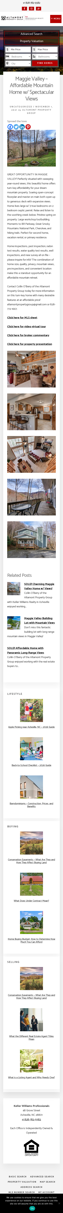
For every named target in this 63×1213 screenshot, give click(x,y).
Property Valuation (31, 41)
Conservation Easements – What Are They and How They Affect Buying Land (31, 861)
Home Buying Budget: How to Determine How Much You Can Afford (31, 940)
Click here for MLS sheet (22, 317)
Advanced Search (31, 34)
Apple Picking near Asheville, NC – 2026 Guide (31, 727)
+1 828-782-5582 (31, 3)
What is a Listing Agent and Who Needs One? (31, 1077)
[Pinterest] (28, 127)
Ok (32, 1208)
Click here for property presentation (29, 344)
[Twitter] (16, 127)
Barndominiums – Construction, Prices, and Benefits (31, 805)
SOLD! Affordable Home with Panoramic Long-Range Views (25, 650)
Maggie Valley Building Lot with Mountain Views (39, 620)
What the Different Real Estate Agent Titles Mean (31, 1037)
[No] (59, 1203)
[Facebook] (10, 127)
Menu (57, 19)
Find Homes (45, 63)
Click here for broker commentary (28, 335)
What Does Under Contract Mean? (31, 901)
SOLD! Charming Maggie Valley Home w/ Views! (39, 586)
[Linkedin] (22, 127)
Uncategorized (21, 106)
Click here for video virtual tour (26, 326)
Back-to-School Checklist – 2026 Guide (31, 765)
